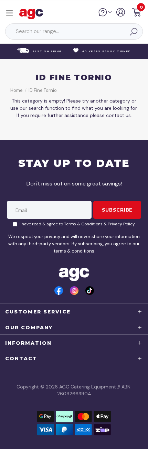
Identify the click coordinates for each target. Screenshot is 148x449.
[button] (136, 13)
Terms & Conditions (83, 224)
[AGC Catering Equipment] (32, 14)
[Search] (133, 31)
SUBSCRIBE (117, 210)
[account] (121, 15)
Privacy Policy (121, 224)
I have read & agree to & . (77, 224)
